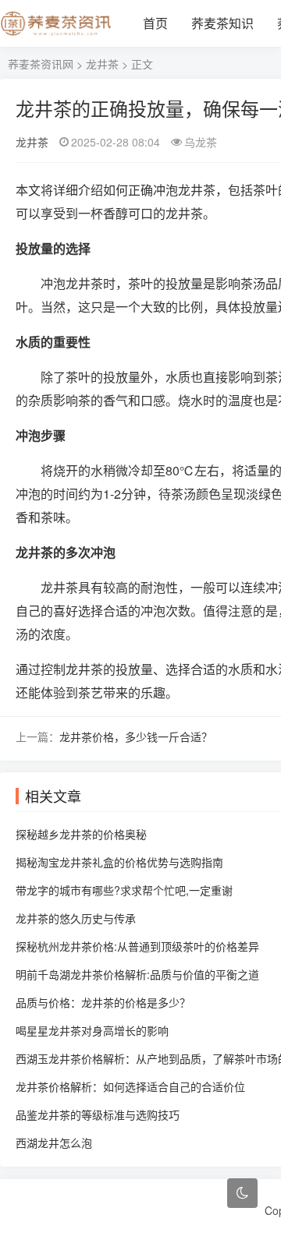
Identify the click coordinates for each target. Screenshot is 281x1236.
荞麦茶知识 (222, 23)
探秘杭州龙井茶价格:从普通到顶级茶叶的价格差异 (137, 946)
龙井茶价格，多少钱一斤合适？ (135, 736)
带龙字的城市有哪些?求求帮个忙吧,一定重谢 (124, 890)
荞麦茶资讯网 (40, 64)
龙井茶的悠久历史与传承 (76, 918)
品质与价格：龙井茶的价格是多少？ (103, 1002)
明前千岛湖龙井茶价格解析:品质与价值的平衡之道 (137, 974)
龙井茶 (102, 64)
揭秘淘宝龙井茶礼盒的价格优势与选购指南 (119, 862)
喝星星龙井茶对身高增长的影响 (92, 1030)
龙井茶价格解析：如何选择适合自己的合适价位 (130, 1086)
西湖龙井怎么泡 (54, 1142)
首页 (155, 23)
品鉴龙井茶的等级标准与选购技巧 (98, 1114)
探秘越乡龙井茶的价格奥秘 (81, 834)
